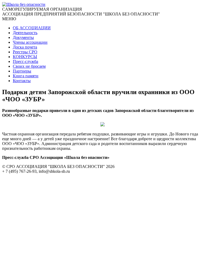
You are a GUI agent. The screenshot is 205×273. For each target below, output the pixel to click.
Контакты (22, 80)
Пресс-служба (25, 61)
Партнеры (22, 71)
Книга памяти (25, 76)
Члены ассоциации (30, 42)
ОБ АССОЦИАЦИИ (32, 28)
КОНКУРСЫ (25, 56)
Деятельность (25, 32)
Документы (23, 37)
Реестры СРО (25, 52)
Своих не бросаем (29, 66)
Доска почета (25, 47)
